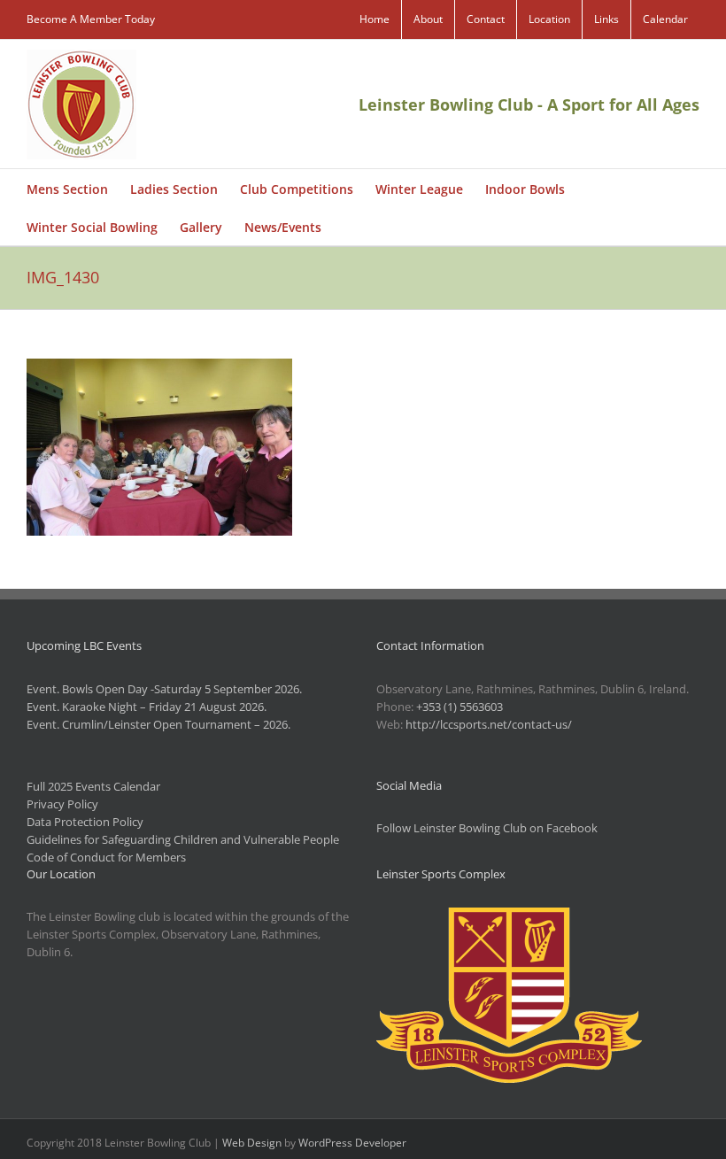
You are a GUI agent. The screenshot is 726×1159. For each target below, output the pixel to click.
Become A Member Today (91, 19)
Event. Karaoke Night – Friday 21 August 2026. (146, 707)
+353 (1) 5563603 (459, 707)
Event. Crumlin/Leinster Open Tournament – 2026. (158, 724)
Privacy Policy (62, 804)
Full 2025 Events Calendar (93, 786)
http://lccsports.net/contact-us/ (488, 724)
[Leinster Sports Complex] (509, 916)
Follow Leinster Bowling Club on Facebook (487, 828)
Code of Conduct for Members (106, 857)
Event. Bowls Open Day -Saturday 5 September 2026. (164, 689)
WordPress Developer (352, 1142)
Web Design (252, 1142)
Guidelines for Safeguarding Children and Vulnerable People (183, 839)
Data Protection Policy (85, 822)
